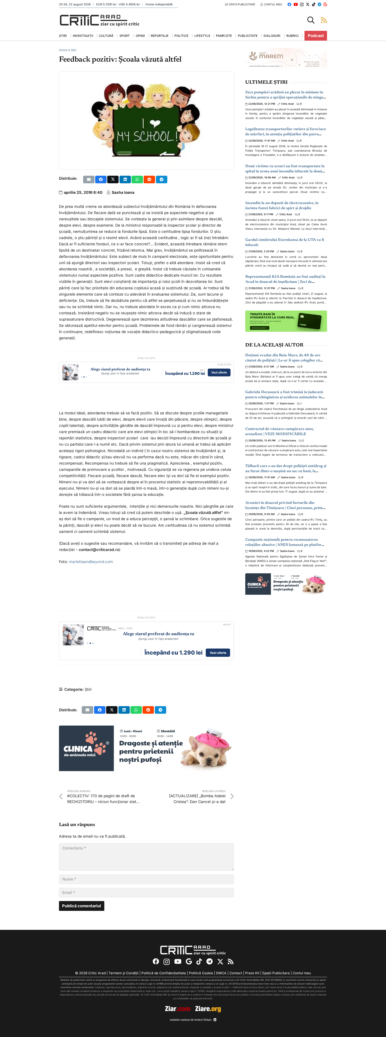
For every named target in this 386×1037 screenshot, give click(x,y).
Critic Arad (287, 103)
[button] (311, 20)
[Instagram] (302, 4)
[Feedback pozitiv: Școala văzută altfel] (146, 74)
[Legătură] (324, 20)
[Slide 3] (86, 377)
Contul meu (302, 973)
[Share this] (101, 179)
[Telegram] (319, 4)
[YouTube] (296, 4)
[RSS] (230, 961)
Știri (73, 50)
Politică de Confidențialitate (163, 973)
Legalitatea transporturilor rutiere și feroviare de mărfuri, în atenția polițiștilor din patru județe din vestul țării (285, 134)
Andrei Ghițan (203, 1019)
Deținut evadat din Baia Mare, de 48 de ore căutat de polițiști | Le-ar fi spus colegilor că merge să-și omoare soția (282, 361)
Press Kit (252, 973)
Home (63, 50)
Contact (235, 973)
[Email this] (88, 179)
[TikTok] (313, 4)
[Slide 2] (83, 377)
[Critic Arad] (99, 20)
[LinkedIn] (215, 1019)
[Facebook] (289, 4)
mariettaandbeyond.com (91, 561)
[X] (308, 4)
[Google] (325, 4)
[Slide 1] (81, 377)
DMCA (221, 973)
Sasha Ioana (123, 192)
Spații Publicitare (276, 973)
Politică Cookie (201, 973)
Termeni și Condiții (123, 973)
